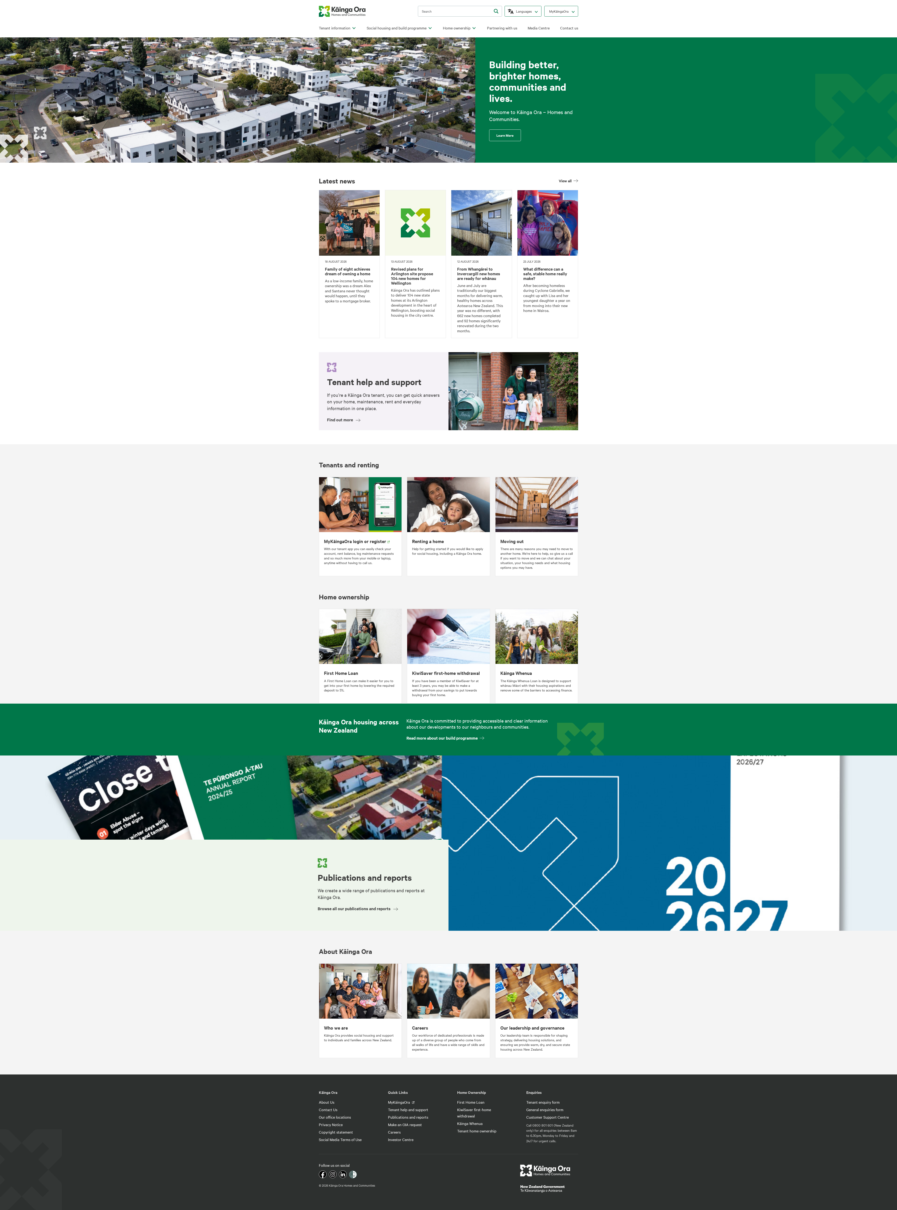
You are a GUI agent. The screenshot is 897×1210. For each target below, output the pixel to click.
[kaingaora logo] (342, 11)
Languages (524, 11)
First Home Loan (470, 1102)
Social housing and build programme (397, 27)
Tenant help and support (408, 1109)
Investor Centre (400, 1139)
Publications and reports (408, 1117)
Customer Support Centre (547, 1117)
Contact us (569, 27)
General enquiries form (544, 1109)
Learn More (505, 135)
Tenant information (334, 27)
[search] (496, 11)
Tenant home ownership (476, 1130)
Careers (394, 1132)
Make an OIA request (405, 1124)
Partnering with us (502, 27)
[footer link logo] (545, 1170)
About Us (326, 1102)
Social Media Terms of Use (340, 1139)
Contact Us (328, 1109)
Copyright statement (336, 1132)
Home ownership (456, 27)
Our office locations (335, 1117)
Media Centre (539, 27)
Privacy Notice (331, 1124)
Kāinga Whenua (470, 1123)
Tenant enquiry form (543, 1102)
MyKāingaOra (559, 11)
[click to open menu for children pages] (354, 28)
